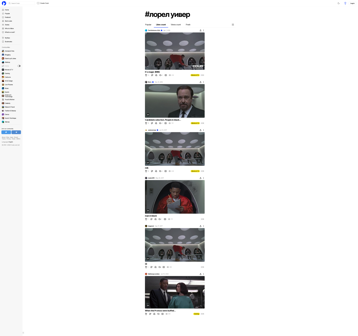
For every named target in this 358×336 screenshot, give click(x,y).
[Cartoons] (11, 77)
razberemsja (152, 130)
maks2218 (151, 178)
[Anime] (11, 66)
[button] (233, 24)
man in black (151, 216)
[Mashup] (11, 62)
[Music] (11, 88)
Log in (352, 3)
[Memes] (11, 122)
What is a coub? (10, 32)
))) (146, 264)
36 (202, 123)
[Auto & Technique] (11, 118)
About (4, 137)
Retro (149, 82)
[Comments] (156, 75)
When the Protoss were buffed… (160, 310)
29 (202, 314)
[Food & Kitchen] (11, 99)
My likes (7, 38)
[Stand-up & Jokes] (11, 58)
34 (202, 267)
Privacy (9, 139)
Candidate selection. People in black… (163, 120)
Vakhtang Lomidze (153, 274)
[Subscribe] (19, 66)
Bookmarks (8, 42)
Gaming (196, 314)
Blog (7, 137)
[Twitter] (6, 132)
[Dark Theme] (338, 3)
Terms (4, 139)
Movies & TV (195, 75)
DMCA (18, 139)
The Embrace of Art (154, 30)
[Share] (200, 30)
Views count (176, 25)
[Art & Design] (11, 81)
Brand (16, 137)
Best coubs (8, 21)
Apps (11, 137)
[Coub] (4, 3)
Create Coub (44, 3)
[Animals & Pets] (11, 51)
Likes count (161, 25)
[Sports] (11, 92)
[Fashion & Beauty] (11, 111)
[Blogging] (11, 55)
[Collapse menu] (23, 333)
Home (7, 10)
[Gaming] (11, 73)
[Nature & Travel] (11, 107)
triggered (151, 226)
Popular (7, 13)
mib (146, 168)
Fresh (188, 25)
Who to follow (9, 28)
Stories (7, 25)
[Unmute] (147, 114)
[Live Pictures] (11, 84)
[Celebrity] (11, 103)
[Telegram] (16, 132)
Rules (13, 139)
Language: (7, 142)
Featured (7, 17)
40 (202, 75)
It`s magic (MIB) (152, 72)
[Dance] (11, 114)
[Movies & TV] (11, 70)
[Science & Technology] (11, 96)
